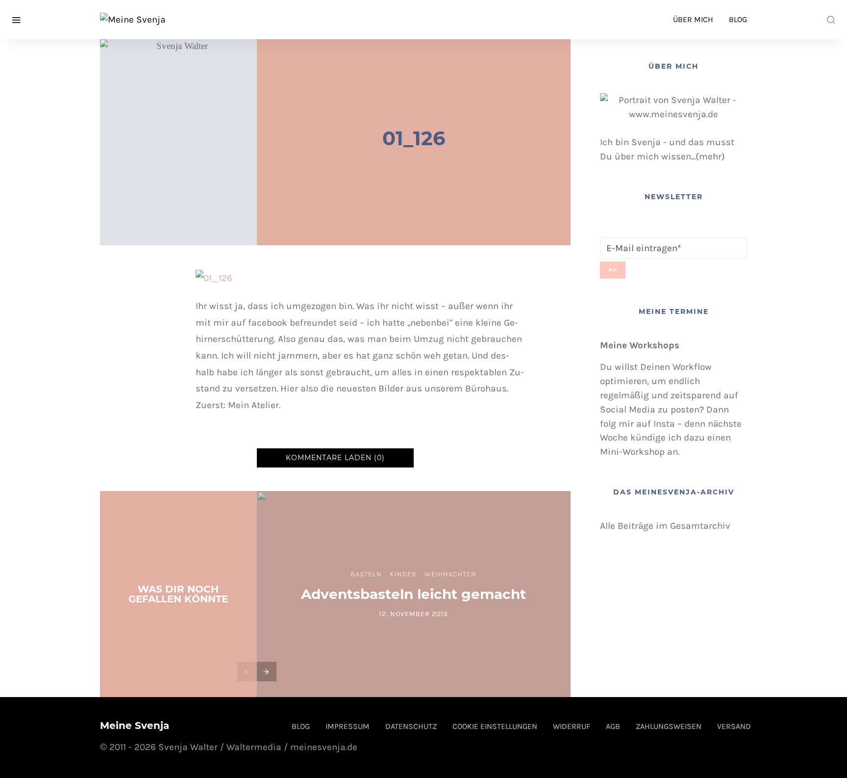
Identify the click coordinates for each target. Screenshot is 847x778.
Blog (738, 19)
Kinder (403, 574)
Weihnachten (450, 574)
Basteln (366, 574)
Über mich (693, 19)
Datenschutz (411, 726)
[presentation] (247, 671)
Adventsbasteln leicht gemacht (413, 594)
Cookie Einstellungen (494, 726)
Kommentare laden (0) (335, 457)
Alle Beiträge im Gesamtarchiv (665, 525)
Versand (734, 726)
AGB (613, 726)
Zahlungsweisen (668, 726)
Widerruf (571, 726)
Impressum (347, 726)
